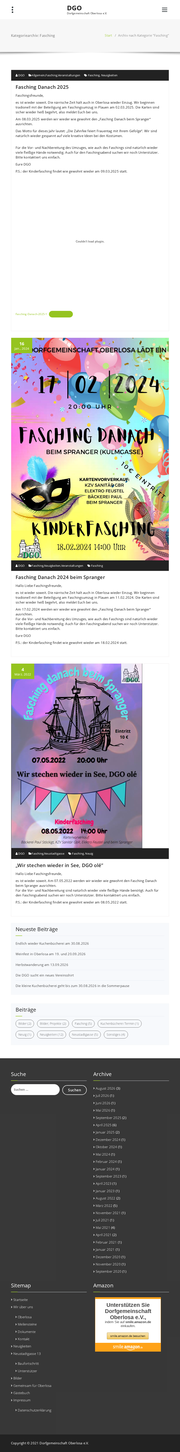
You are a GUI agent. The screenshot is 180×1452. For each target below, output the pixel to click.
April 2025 (104, 1125)
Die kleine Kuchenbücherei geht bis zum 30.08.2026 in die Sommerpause (73, 985)
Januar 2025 (105, 1132)
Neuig (89, 853)
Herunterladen (61, 314)
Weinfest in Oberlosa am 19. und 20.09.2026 (51, 954)
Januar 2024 (105, 1169)
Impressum (22, 1400)
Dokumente (27, 1331)
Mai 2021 (103, 1227)
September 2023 (108, 1176)
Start (108, 35)
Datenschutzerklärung (34, 1410)
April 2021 (104, 1235)
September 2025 (108, 1117)
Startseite (20, 1299)
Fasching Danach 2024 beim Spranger (60, 577)
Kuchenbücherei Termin (120, 1023)
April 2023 (104, 1183)
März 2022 (104, 1205)
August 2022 (105, 1198)
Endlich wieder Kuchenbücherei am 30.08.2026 (52, 943)
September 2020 (108, 1271)
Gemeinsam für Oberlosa (32, 1385)
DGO (74, 8)
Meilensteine (27, 1324)
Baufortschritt (28, 1363)
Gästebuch (21, 1393)
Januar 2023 (105, 1191)
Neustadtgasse (54, 853)
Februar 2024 (106, 1161)
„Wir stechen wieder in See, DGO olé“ (59, 865)
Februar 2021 (106, 1242)
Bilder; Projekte (53, 1023)
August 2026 (105, 1088)
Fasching (51, 75)
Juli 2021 (102, 1220)
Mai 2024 (103, 1154)
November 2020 (108, 1264)
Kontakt (23, 1339)
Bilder (24, 1023)
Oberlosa (25, 1317)
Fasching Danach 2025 (42, 87)
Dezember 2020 (108, 1257)
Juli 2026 (102, 1095)
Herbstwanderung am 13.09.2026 (42, 964)
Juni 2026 (103, 1103)
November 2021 (108, 1213)
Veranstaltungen (69, 75)
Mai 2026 (103, 1110)
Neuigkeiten (109, 75)
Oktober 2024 (106, 1147)
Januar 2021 (105, 1249)
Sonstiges (116, 1034)
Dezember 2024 (108, 1139)
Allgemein (38, 75)
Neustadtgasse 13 (27, 1353)
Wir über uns (23, 1307)
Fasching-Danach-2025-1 (31, 314)
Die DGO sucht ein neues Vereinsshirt (45, 975)
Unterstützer (27, 1371)
